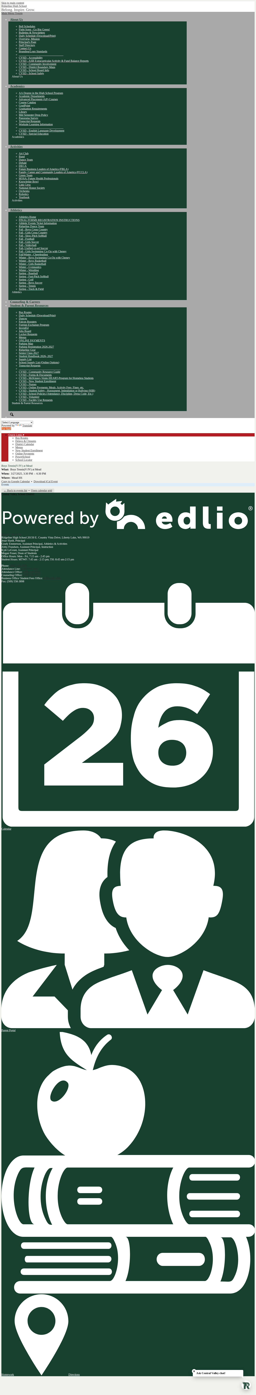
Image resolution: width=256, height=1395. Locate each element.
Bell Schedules (27, 26)
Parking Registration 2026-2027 (36, 346)
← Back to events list (15, 490)
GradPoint (24, 105)
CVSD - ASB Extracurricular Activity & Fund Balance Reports (54, 60)
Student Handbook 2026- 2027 (36, 356)
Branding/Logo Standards (33, 51)
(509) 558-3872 (31, 575)
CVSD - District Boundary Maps (37, 67)
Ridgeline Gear (27, 349)
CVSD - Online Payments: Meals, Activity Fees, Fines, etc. (51, 387)
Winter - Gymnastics (30, 267)
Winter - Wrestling (29, 270)
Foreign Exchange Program (34, 324)
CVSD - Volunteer (29, 396)
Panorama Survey (28, 118)
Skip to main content (12, 2)
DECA (23, 165)
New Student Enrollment (29, 450)
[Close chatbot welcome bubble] (194, 1371)
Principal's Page (27, 42)
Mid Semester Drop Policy (33, 114)
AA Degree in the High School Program (41, 93)
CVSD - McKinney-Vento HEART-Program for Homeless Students (56, 378)
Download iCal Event (46, 481)
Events (5, 484)
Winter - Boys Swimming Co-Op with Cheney (44, 257)
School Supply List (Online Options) (39, 362)
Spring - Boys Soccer (30, 282)
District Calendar (24, 444)
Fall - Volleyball (27, 245)
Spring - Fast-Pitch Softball (34, 276)
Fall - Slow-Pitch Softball (33, 235)
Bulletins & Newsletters (32, 32)
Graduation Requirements (33, 108)
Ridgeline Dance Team (31, 226)
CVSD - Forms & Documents (35, 374)
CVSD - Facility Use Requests (36, 400)
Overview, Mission (29, 38)
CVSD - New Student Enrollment (37, 381)
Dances (23, 318)
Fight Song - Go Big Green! (34, 29)
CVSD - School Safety (31, 73)
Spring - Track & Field (31, 288)
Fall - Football (26, 238)
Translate (27, 425)
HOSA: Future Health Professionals (38, 178)
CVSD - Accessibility (31, 57)
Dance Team (26, 159)
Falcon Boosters (28, 321)
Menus (22, 337)
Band (22, 156)
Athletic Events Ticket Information (38, 223)
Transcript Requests (29, 121)
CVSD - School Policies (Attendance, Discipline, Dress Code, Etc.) (56, 393)
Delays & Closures (25, 441)
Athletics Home (27, 216)
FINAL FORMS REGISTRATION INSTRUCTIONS (49, 220)
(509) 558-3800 (18, 565)
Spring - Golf (26, 279)
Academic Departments (32, 96)
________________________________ (41, 54)
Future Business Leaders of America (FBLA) (43, 169)
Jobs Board (25, 331)
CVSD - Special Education (34, 133)
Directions (74, 1374)
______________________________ (40, 368)
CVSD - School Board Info (34, 70)
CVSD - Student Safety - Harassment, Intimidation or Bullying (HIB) (57, 390)
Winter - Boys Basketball (32, 260)
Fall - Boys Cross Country (33, 229)
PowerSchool (22, 456)
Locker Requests (28, 334)
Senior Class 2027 (29, 353)
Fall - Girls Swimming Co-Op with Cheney (43, 251)
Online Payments (24, 453)
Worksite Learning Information (36, 124)
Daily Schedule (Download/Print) (37, 35)
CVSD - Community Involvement (37, 63)
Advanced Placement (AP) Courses (38, 99)
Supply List (25, 359)
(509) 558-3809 (52, 578)
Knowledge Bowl (28, 181)
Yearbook (24, 197)
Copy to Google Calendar (15, 481)
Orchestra (24, 191)
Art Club (24, 153)
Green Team (25, 175)
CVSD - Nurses (27, 384)
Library (23, 111)
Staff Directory (27, 45)
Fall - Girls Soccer (29, 242)
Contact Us (25, 48)
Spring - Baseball (28, 273)
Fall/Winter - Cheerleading (33, 254)
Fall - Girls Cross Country (33, 232)
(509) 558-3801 (29, 568)
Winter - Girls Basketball (32, 263)
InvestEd (24, 327)
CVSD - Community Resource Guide (39, 371)
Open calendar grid (41, 490)
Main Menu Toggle (12, 13)
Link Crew (25, 184)
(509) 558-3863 (31, 571)
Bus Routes (25, 312)
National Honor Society (32, 187)
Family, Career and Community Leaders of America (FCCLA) (53, 172)
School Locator (23, 459)
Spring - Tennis (27, 285)
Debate (23, 162)
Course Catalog (27, 102)
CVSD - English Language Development (41, 130)
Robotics (24, 194)
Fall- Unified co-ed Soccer (33, 248)
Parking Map (26, 343)
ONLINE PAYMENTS (32, 340)
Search (11, 414)
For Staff (6, 428)
